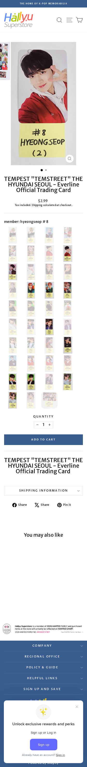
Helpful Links (42, 678)
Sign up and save (42, 689)
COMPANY (42, 646)
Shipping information (43, 491)
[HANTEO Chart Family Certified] (43, 629)
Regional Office (42, 656)
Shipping (37, 205)
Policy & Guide (42, 667)
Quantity (43, 416)
